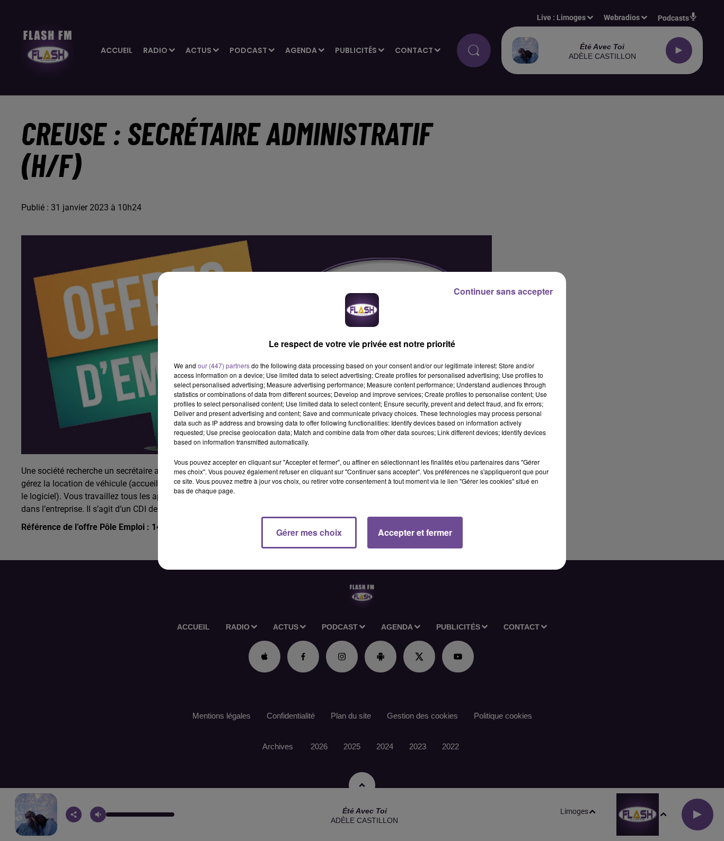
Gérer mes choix (309, 532)
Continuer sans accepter (503, 291)
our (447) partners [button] (224, 365)
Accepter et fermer (415, 532)
